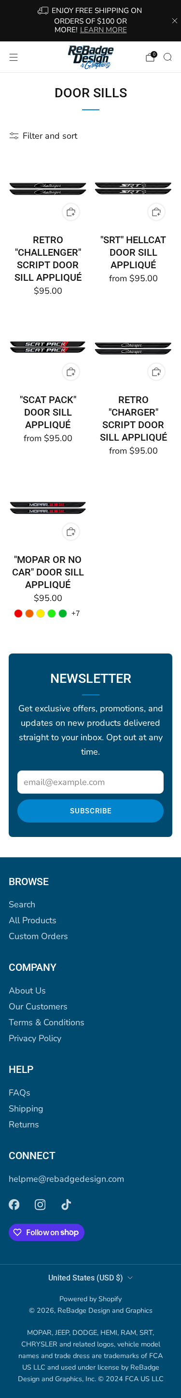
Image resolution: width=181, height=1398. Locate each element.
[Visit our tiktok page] (66, 1205)
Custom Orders (38, 936)
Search (22, 904)
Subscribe (90, 811)
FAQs (19, 1092)
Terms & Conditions (46, 1022)
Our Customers (38, 1006)
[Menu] (13, 57)
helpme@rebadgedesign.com (66, 1179)
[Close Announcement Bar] (174, 21)
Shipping (26, 1108)
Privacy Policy (35, 1038)
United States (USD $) (85, 1277)
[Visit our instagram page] (40, 1205)
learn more (103, 30)
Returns (24, 1124)
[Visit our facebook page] (14, 1205)
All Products (32, 920)
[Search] (167, 57)
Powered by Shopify (90, 1299)
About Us (27, 990)
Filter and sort (50, 136)
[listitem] (91, 20)
